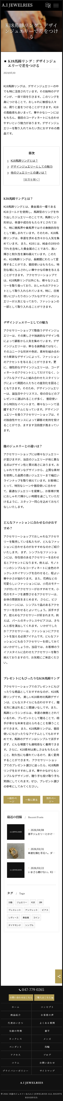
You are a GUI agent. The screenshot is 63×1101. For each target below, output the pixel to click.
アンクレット (31, 909)
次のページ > (51, 799)
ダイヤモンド (14, 925)
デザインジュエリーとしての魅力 (31, 166)
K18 (33, 902)
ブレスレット (14, 909)
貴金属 (26, 917)
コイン (36, 917)
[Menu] (56, 5)
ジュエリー (22, 902)
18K (40, 902)
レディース (13, 917)
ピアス (45, 909)
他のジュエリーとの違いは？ (29, 172)
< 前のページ (12, 799)
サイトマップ (47, 1070)
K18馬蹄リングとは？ (24, 160)
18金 (10, 902)
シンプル (29, 925)
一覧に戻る (31, 799)
